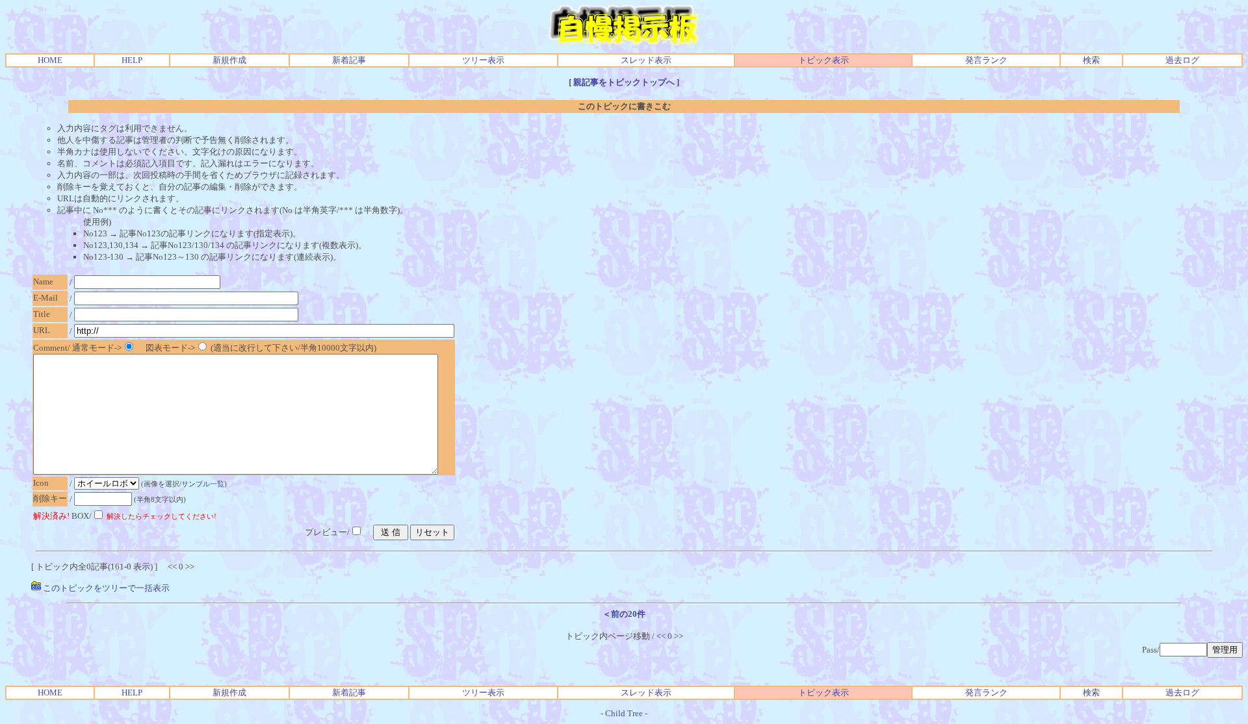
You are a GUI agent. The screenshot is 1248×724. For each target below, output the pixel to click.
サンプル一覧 (202, 484)
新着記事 (349, 60)
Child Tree (624, 713)
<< (172, 566)
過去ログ (1182, 60)
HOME (50, 60)
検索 (1091, 60)
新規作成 (229, 60)
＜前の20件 (624, 614)
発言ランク (986, 60)
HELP (132, 60)
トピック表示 (823, 60)
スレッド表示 (646, 60)
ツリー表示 (483, 60)
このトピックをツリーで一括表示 (105, 588)
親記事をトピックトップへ (624, 82)
